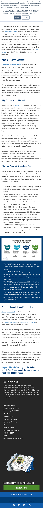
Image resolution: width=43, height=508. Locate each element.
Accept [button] (17, 17)
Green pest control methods (11, 65)
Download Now (21, 488)
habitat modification (11, 322)
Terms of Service (19, 499)
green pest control (11, 32)
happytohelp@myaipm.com (13, 438)
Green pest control (8, 312)
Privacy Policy (31, 499)
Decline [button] (26, 17)
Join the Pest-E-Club (21, 494)
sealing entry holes (28, 322)
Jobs (8, 499)
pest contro (19, 105)
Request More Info (10, 367)
